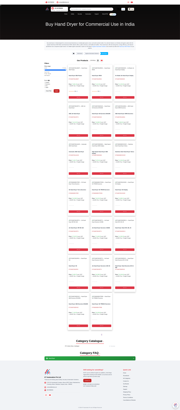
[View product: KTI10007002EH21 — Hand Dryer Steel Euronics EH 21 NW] (124, 259)
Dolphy (47, 82)
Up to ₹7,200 (46, 72)
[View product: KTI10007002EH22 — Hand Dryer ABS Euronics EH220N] (78, 297)
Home (65, 14)
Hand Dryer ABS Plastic (124, 46)
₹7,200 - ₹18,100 (47, 73)
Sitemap (125, 386)
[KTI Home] (47, 371)
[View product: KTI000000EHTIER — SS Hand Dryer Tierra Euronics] (78, 183)
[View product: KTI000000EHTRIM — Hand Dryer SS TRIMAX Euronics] (101, 297)
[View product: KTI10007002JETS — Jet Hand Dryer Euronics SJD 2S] (101, 259)
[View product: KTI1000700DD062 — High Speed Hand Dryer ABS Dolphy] (101, 145)
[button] (111, 9)
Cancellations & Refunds (129, 400)
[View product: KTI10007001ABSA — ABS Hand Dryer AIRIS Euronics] (124, 107)
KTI (46, 85)
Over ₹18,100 (47, 75)
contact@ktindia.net (64, 2)
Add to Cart (78, 97)
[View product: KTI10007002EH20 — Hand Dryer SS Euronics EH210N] (101, 107)
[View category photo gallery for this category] (97, 60)
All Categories (126, 378)
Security (80, 14)
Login (123, 9)
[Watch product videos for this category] (101, 60)
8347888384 (51, 2)
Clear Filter (48, 91)
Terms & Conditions (128, 397)
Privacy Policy (126, 394)
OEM (47, 87)
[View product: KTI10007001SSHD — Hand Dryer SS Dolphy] (124, 183)
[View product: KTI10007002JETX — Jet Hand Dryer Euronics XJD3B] (101, 221)
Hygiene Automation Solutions (99, 46)
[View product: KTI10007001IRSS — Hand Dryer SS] (78, 259)
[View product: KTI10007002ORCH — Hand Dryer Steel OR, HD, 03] (124, 221)
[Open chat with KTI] (175, 405)
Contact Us (87, 380)
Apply (56, 91)
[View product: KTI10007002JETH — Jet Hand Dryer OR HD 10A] (78, 221)
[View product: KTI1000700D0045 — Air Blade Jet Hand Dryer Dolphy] (124, 69)
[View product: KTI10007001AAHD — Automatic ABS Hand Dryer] (78, 145)
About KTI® (105, 14)
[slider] (44, 69)
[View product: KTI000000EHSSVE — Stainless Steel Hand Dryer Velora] (124, 145)
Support (97, 14)
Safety (72, 14)
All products (126, 375)
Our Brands (126, 383)
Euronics (48, 84)
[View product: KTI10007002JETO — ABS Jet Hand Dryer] (78, 107)
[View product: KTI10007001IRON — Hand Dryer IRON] (101, 69)
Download (113, 346)
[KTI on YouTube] (49, 395)
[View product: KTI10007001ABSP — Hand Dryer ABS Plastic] (78, 69)
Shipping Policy (127, 392)
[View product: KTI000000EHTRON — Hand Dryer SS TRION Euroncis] (101, 183)
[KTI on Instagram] (46, 395)
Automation (88, 14)
